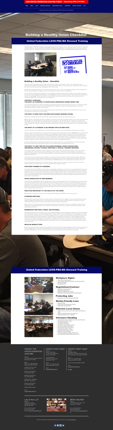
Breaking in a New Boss (63, 290)
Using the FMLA (61, 303)
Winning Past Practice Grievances (66, 327)
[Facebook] (55, 425)
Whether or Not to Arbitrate (64, 331)
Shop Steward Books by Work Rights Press (68, 332)
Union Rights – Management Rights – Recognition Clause (71, 281)
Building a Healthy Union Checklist (56, 35)
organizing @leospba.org (74, 367)
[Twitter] (58, 425)
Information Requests (63, 322)
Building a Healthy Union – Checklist (66, 314)
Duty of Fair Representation (64, 280)
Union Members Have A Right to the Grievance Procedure (71, 319)
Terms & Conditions (72, 419)
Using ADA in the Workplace (64, 305)
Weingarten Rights (62, 282)
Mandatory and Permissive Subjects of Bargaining (69, 293)
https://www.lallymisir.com (35, 410)
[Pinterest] (60, 425)
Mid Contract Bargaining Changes (66, 291)
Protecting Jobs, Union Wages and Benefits (68, 298)
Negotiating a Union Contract (64, 289)
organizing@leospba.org (30, 391)
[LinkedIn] (63, 425)
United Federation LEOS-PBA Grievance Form (68, 334)
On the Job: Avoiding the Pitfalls (65, 326)
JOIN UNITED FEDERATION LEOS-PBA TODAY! (44, 1)
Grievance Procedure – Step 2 (65, 329)
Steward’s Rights (62, 284)
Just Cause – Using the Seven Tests (66, 325)
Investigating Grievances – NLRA (65, 330)
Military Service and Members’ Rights (67, 304)
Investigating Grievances (63, 323)
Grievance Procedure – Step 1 (65, 321)
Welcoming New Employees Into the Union (68, 313)
